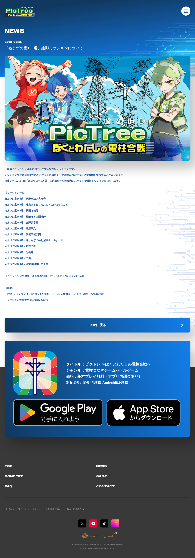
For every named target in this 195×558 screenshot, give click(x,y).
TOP (9, 466)
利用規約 (9, 509)
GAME (101, 476)
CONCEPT (14, 476)
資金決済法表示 (53, 509)
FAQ (8, 486)
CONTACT (105, 486)
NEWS (101, 466)
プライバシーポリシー (29, 509)
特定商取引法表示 (75, 509)
